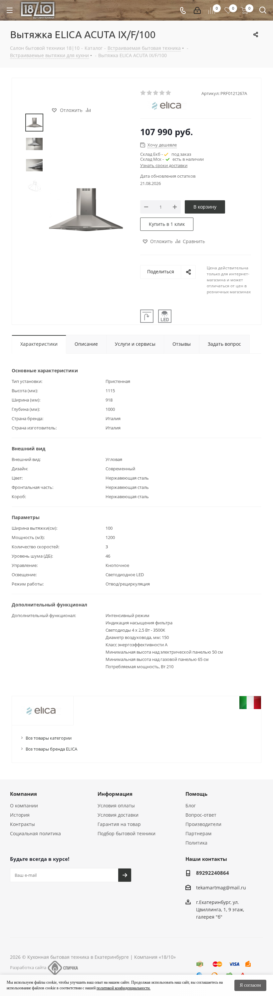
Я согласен (250, 985)
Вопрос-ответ (200, 815)
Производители (203, 824)
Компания (23, 793)
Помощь (196, 793)
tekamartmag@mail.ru (221, 887)
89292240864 (212, 872)
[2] (149, 93)
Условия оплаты (116, 805)
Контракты (22, 824)
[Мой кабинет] (197, 10)
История (20, 815)
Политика (196, 843)
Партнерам (198, 833)
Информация (115, 793)
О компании (24, 805)
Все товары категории (49, 738)
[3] (156, 93)
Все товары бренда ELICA (51, 749)
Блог (190, 805)
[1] (143, 93)
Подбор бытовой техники (126, 833)
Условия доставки (118, 815)
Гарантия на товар (119, 824)
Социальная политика (35, 833)
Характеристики (39, 344)
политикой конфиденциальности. (123, 988)
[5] (168, 93)
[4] (162, 93)
